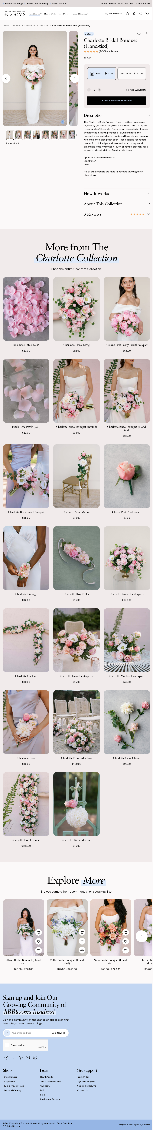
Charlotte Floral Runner (26, 840)
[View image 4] (37, 135)
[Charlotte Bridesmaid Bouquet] (26, 476)
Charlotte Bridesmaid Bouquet (26, 512)
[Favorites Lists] (140, 13)
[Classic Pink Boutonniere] (127, 476)
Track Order (83, 1077)
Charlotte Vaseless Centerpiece (127, 676)
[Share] (146, 34)
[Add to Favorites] (139, 34)
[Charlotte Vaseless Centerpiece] (127, 640)
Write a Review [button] (110, 51)
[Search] (127, 13)
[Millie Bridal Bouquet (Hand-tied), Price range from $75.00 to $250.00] (67, 927)
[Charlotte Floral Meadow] (76, 722)
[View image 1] (10, 135)
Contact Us (142, 3)
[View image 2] (19, 135)
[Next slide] (74, 78)
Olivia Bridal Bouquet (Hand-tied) (23, 961)
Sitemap (17, 1126)
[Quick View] (38, 950)
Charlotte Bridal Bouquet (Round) (76, 427)
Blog (42, 1094)
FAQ (132, 3)
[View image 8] (72, 135)
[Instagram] (13, 1057)
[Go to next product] (142, 936)
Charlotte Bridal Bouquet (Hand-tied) (127, 428)
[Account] (134, 13)
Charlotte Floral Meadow (76, 758)
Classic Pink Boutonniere (127, 512)
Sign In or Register (86, 1081)
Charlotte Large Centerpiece (76, 676)
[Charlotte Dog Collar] (76, 558)
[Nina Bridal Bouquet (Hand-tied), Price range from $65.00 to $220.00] (110, 927)
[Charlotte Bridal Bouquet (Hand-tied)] (127, 391)
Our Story (123, 3)
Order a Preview (108, 3)
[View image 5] (46, 135)
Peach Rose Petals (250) (26, 427)
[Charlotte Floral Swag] (76, 309)
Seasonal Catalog (12, 1090)
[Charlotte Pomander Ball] (76, 804)
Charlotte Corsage (26, 594)
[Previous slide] (5, 78)
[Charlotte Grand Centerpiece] (127, 558)
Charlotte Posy (26, 758)
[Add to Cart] (38, 932)
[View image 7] (63, 135)
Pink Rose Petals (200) (26, 345)
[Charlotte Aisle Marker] (76, 476)
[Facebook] (6, 1057)
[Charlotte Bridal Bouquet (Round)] (76, 391)
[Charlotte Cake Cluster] (127, 722)
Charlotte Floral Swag (76, 345)
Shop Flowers (10, 1077)
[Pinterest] (35, 1057)
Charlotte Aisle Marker (76, 512)
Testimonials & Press (50, 1081)
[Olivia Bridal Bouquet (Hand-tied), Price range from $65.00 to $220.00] (23, 927)
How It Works (46, 1077)
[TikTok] (20, 1057)
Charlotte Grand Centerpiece (127, 594)
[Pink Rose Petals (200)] (26, 309)
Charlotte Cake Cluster (127, 758)
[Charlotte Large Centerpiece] (76, 640)
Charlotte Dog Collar (76, 594)
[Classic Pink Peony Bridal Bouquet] (127, 309)
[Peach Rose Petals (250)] (26, 391)
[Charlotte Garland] (26, 640)
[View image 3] (28, 135)
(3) (100, 51)
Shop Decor (10, 1081)
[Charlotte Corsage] (26, 558)
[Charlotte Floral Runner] (26, 804)
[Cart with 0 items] (147, 13)
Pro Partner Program (50, 1099)
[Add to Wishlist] (38, 941)
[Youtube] (28, 1057)
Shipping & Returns (86, 1085)
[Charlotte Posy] (26, 722)
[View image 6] (55, 135)
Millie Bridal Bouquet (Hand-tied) (67, 961)
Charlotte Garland (26, 676)
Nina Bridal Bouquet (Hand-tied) (111, 961)
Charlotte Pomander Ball (76, 840)
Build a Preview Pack (14, 1085)
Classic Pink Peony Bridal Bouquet (126, 345)
